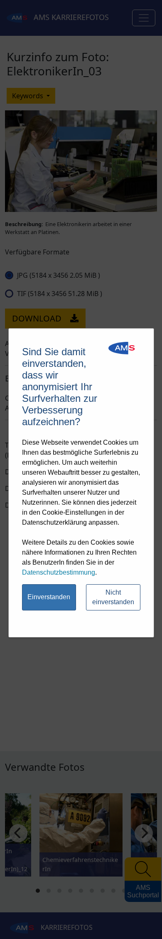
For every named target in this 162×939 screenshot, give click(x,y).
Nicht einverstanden (113, 597)
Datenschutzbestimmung (58, 572)
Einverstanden (48, 596)
